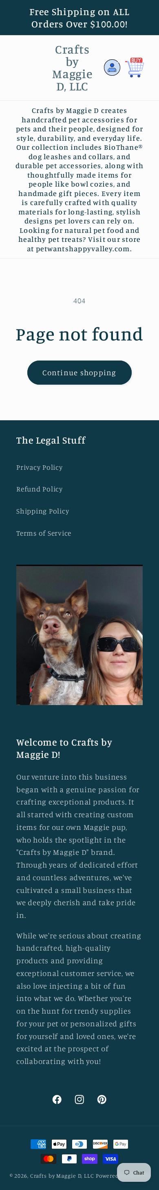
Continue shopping (79, 372)
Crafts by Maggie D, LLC (62, 1175)
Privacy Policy (39, 467)
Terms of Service (43, 533)
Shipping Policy (42, 511)
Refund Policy (39, 489)
